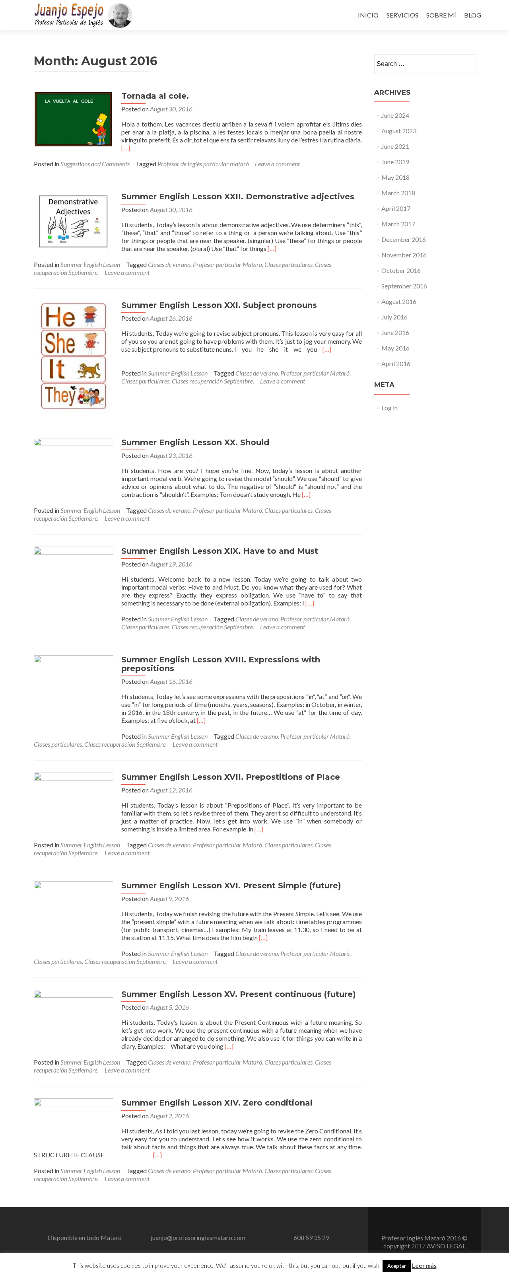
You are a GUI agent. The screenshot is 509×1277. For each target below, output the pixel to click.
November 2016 (404, 255)
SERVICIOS (402, 15)
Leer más (424, 1265)
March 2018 (398, 193)
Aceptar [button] (396, 1266)
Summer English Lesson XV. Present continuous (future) (238, 994)
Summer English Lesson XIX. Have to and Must (219, 551)
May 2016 (395, 348)
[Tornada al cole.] (73, 118)
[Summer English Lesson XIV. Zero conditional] (73, 1120)
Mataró (111, 1237)
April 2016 (395, 363)
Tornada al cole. (155, 96)
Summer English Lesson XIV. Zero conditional (217, 1103)
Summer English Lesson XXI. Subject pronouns (219, 305)
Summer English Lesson (90, 264)
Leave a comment (277, 163)
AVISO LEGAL (446, 1246)
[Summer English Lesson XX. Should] (73, 467)
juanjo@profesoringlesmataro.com (198, 1237)
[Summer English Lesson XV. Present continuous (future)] (73, 1016)
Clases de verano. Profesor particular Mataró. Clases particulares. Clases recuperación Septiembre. (236, 377)
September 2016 (404, 286)
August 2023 (398, 130)
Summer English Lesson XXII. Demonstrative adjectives (237, 196)
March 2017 (398, 224)
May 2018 (395, 177)
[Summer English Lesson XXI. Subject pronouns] (73, 356)
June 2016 (395, 332)
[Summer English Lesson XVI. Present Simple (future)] (73, 917)
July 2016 (394, 317)
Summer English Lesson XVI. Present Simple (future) (231, 885)
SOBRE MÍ (441, 15)
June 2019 (395, 161)
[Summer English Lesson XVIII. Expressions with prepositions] (73, 695)
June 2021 (395, 146)
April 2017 (395, 208)
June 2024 (395, 115)
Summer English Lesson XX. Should (195, 442)
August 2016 (398, 301)
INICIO (368, 15)
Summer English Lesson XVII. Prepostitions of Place (230, 777)
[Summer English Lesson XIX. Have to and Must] (73, 585)
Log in (389, 407)
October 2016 (401, 270)
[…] (125, 148)
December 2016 (403, 239)
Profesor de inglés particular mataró (203, 163)
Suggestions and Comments (95, 163)
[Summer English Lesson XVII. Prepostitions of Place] (73, 802)
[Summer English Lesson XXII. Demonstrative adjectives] (73, 221)
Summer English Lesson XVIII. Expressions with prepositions (220, 664)
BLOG (472, 15)
